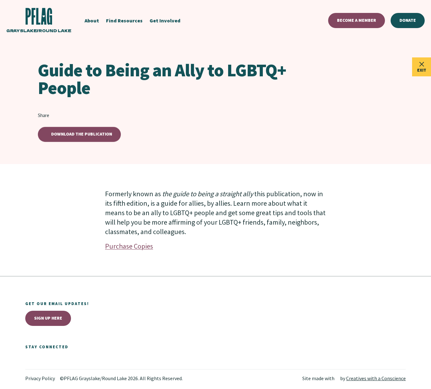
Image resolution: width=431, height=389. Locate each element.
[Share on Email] (84, 115)
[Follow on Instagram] (43, 359)
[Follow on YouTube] (57, 359)
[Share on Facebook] (65, 115)
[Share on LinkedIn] (75, 115)
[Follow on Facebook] (29, 359)
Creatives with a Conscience (376, 378)
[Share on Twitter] (56, 115)
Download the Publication (81, 134)
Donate (407, 20)
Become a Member (356, 20)
